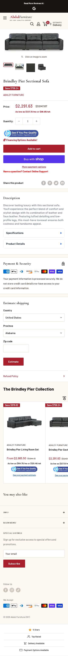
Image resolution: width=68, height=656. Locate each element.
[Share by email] (62, 182)
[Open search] (32, 24)
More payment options (34, 166)
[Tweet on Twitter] (56, 182)
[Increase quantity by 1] (36, 121)
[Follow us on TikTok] (18, 590)
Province (8, 325)
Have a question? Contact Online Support (25, 171)
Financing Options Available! (21, 139)
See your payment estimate (24, 475)
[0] (45, 24)
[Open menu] (5, 18)
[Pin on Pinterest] (50, 182)
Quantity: (8, 121)
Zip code (7, 341)
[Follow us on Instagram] (12, 590)
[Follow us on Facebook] (5, 590)
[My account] (38, 24)
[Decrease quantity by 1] (19, 121)
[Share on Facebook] (43, 182)
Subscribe (14, 563)
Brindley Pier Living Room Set (23, 449)
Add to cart (34, 148)
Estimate (13, 361)
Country (7, 310)
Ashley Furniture (13, 95)
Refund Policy (10, 376)
